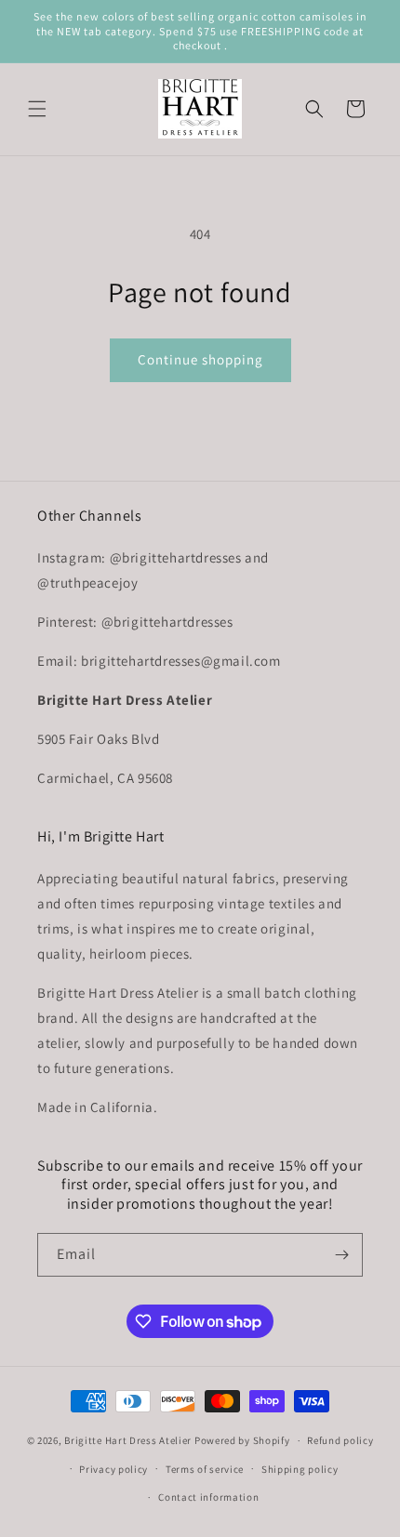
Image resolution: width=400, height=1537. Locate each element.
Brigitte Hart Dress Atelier (128, 1440)
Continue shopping (200, 359)
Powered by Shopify (242, 1440)
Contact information (208, 1497)
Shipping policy (300, 1469)
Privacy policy (113, 1469)
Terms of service (205, 1469)
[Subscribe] (341, 1255)
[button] (37, 108)
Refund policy (340, 1440)
